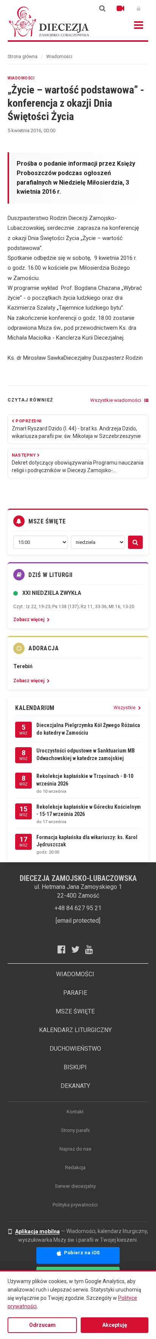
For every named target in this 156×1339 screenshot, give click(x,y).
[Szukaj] (102, 8)
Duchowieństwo (75, 1048)
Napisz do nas (75, 1149)
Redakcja (75, 1167)
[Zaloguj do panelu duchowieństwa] (138, 8)
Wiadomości (59, 56)
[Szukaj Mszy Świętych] (135, 542)
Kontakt (75, 1112)
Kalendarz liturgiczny (75, 1030)
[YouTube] (92, 949)
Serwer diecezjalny (75, 1186)
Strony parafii (75, 1130)
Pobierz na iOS (81, 1252)
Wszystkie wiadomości (116, 400)
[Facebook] (64, 949)
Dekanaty (75, 1085)
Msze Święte (75, 1011)
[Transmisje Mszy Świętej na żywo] (120, 8)
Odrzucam (42, 1325)
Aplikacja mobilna (37, 1231)
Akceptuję (114, 1325)
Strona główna (22, 56)
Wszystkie (125, 707)
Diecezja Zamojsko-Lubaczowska (49, 21)
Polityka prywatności (75, 1205)
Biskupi (75, 1067)
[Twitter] (78, 949)
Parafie (75, 992)
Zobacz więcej (29, 619)
